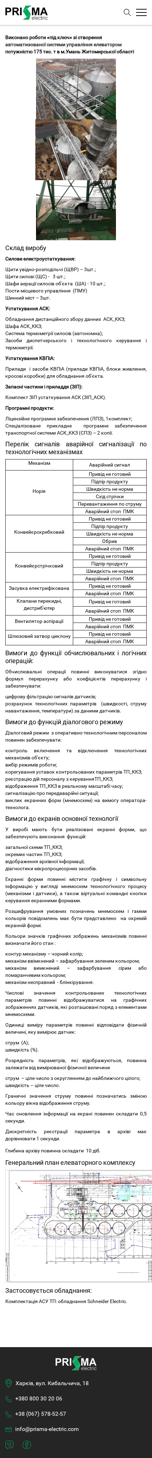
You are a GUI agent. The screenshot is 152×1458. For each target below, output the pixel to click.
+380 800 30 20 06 (38, 1398)
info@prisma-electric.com (47, 1429)
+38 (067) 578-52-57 (40, 1413)
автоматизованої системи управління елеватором (63, 44)
